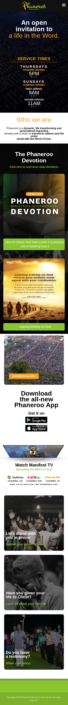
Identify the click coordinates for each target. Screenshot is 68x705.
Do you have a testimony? (18, 654)
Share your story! (18, 663)
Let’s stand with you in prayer (21, 535)
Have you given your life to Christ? (25, 595)
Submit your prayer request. (25, 544)
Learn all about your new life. (26, 603)
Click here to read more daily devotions (34, 167)
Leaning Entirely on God (35, 326)
